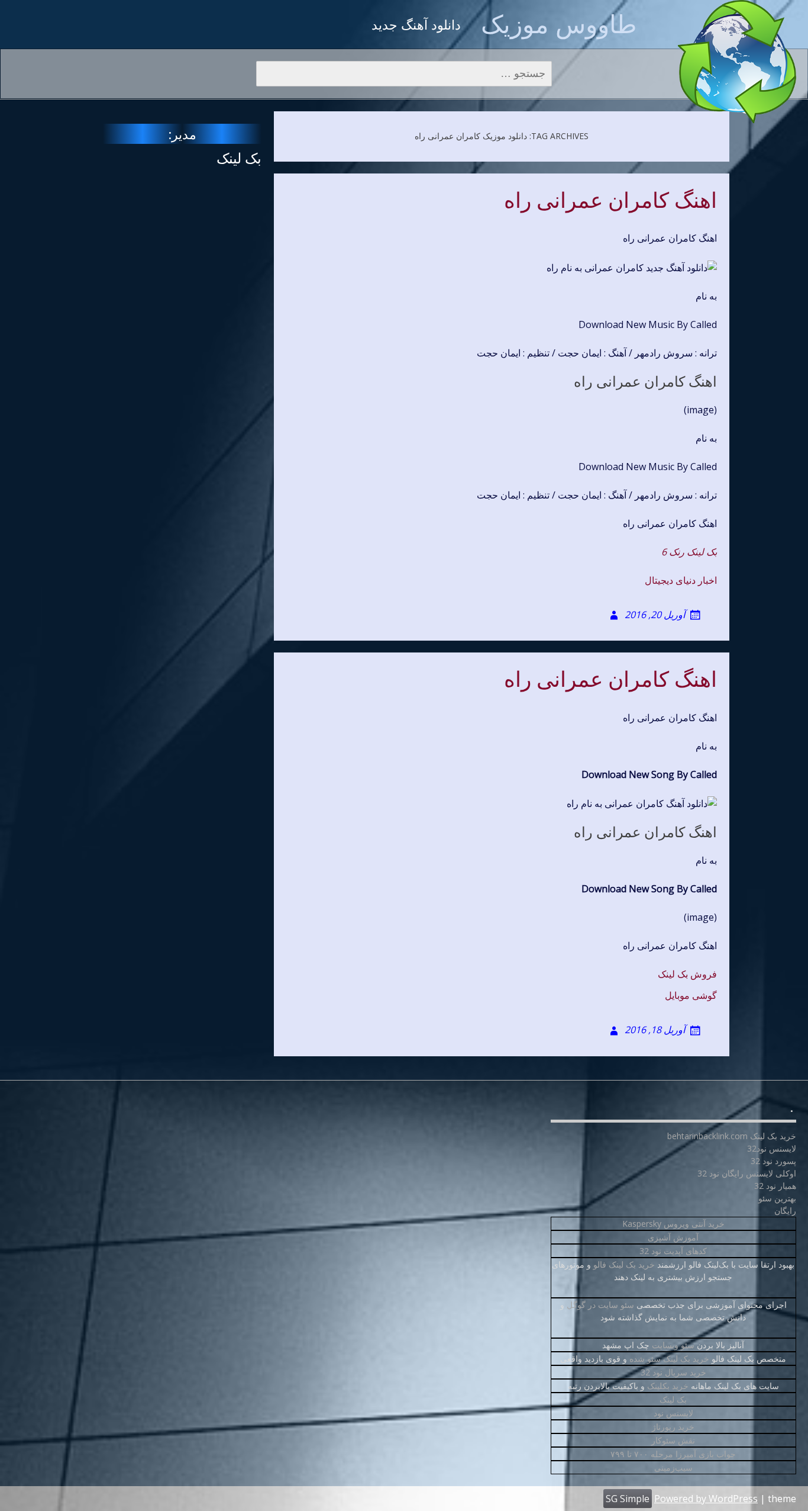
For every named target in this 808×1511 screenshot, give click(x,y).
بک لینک (238, 158)
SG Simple (627, 1498)
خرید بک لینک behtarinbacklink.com (731, 1136)
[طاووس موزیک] (737, 61)
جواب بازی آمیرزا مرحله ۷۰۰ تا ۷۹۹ (673, 1453)
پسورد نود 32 (773, 1160)
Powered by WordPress (706, 1498)
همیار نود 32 (775, 1185)
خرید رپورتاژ (673, 1426)
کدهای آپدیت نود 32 (673, 1250)
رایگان (785, 1210)
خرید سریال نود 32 (673, 1372)
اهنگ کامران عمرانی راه (610, 200)
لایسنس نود (673, 1413)
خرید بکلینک (668, 1385)
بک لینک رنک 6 (689, 551)
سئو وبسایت (673, 1345)
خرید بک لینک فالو (624, 1264)
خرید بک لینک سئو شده (669, 1358)
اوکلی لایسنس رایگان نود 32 (746, 1173)
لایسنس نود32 (771, 1148)
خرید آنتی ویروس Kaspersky (673, 1223)
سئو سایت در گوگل (600, 1304)
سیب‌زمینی (673, 1467)
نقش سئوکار (673, 1440)
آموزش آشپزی (673, 1237)
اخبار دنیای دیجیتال (681, 580)
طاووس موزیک (558, 23)
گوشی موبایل (691, 995)
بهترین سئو (777, 1198)
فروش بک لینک (687, 973)
